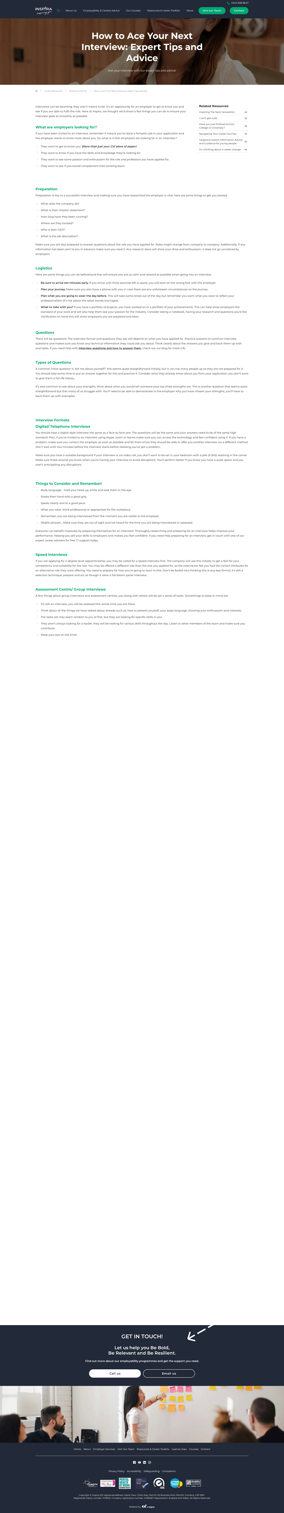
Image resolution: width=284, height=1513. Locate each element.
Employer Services (104, 1449)
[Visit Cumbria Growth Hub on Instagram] (149, 1463)
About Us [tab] (71, 10)
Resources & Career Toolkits (163, 10)
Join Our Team (125, 1449)
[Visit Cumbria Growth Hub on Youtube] (139, 1463)
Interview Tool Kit (78, 91)
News (190, 10)
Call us (115, 1373)
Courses (194, 1449)
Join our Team (212, 10)
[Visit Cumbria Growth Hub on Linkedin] (144, 1463)
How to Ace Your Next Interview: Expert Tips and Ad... (121, 91)
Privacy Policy (117, 1471)
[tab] (58, 10)
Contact (239, 10)
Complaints (169, 1471)
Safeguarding (152, 1471)
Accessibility (134, 1471)
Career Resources (53, 91)
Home (77, 1449)
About (87, 1449)
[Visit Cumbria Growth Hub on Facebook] (134, 1463)
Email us (169, 1373)
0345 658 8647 (239, 2)
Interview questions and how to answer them (110, 348)
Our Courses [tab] (133, 10)
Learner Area (179, 1449)
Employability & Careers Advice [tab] (101, 10)
